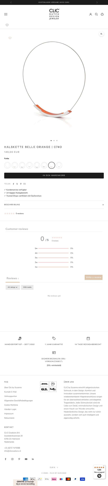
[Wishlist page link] (7, 25)
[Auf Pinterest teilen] (21, 184)
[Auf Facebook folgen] (5, 459)
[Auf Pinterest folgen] (19, 459)
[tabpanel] (54, 305)
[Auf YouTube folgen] (26, 459)
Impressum (8, 413)
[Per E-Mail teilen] (24, 184)
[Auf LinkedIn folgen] (33, 459)
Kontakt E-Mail (10, 392)
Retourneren (9, 418)
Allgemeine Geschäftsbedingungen (18, 400)
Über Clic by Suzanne (13, 387)
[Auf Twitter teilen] (17, 184)
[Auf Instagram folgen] (12, 459)
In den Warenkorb (54, 175)
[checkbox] (27, 287)
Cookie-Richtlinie (11, 405)
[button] (54, 248)
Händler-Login (10, 409)
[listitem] (7, 165)
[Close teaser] (39, 478)
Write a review (93, 277)
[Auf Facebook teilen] (13, 184)
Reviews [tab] (13, 278)
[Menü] (103, 466)
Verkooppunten (10, 396)
